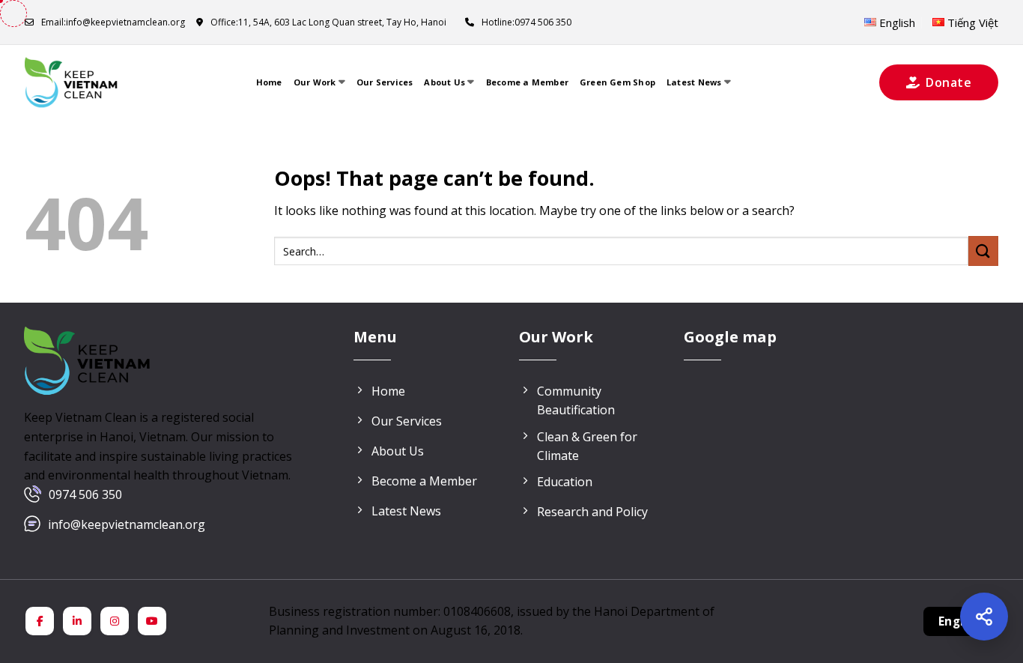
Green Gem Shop (617, 82)
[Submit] (983, 250)
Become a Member (527, 82)
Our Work (315, 82)
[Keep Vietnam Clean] (71, 82)
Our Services (384, 82)
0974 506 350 (85, 494)
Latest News (694, 82)
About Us (444, 82)
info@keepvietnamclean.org (113, 22)
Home (269, 82)
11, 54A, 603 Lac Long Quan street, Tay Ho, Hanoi (328, 22)
